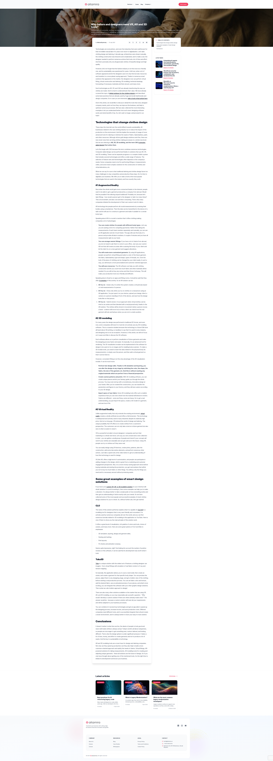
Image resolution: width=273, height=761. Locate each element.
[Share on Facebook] (136, 42)
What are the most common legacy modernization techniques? (163, 699)
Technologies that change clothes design (166, 42)
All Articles (172, 676)
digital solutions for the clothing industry (122, 93)
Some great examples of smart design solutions (165, 45)
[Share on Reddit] (143, 42)
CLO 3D (140, 510)
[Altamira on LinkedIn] (178, 725)
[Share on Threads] (139, 42)
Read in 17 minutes (169, 67)
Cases (137, 4)
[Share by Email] (146, 42)
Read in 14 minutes (169, 90)
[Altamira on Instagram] (182, 725)
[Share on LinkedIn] (129, 42)
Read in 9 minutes (168, 78)
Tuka (97, 563)
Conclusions (159, 48)
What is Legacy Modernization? (136, 697)
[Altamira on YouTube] (185, 725)
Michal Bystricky (101, 42)
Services (129, 4)
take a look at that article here (137, 98)
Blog (142, 4)
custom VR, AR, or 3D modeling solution (119, 487)
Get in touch (183, 4)
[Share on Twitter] (133, 42)
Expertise (100, 21)
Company (147, 4)
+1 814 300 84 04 (168, 743)
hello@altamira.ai (168, 741)
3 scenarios (103, 280)
